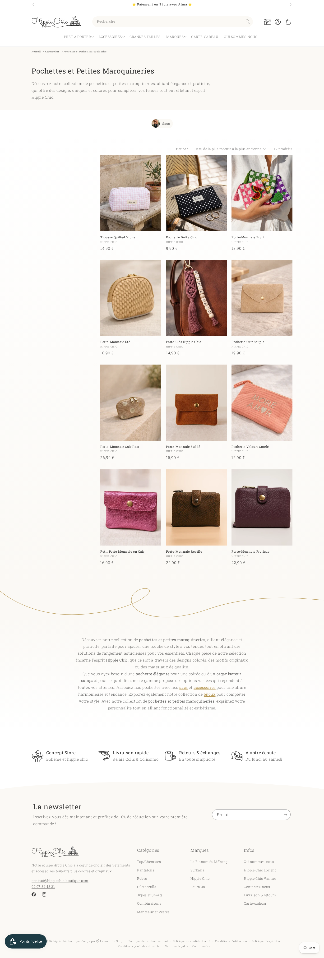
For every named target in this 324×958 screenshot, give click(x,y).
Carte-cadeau (255, 903)
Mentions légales (176, 946)
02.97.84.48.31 (43, 886)
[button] (288, 22)
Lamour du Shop (111, 941)
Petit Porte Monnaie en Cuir (122, 551)
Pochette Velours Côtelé (250, 447)
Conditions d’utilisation (231, 941)
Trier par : (182, 149)
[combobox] (172, 21)
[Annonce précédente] (33, 4)
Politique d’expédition (267, 941)
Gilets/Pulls (146, 886)
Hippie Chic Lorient (260, 870)
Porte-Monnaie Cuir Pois (119, 447)
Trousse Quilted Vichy (117, 237)
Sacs (166, 123)
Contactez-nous (257, 886)
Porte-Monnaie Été (115, 342)
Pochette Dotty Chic (181, 237)
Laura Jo (197, 886)
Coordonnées (201, 946)
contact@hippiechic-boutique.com (60, 880)
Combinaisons (149, 903)
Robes (142, 878)
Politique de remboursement (148, 941)
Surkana (197, 870)
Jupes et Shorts (150, 895)
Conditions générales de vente (139, 946)
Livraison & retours (260, 895)
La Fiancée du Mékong (209, 861)
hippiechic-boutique (67, 941)
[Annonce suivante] (291, 4)
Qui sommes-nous (259, 861)
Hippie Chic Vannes (260, 878)
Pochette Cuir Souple (247, 342)
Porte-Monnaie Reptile (184, 551)
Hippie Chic (200, 878)
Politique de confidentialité (192, 941)
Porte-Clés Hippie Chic (183, 342)
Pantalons (145, 870)
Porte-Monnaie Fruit (247, 237)
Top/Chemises (149, 861)
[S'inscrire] (285, 814)
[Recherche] (247, 21)
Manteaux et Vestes (153, 911)
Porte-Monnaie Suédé (183, 447)
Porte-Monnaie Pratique (250, 551)
